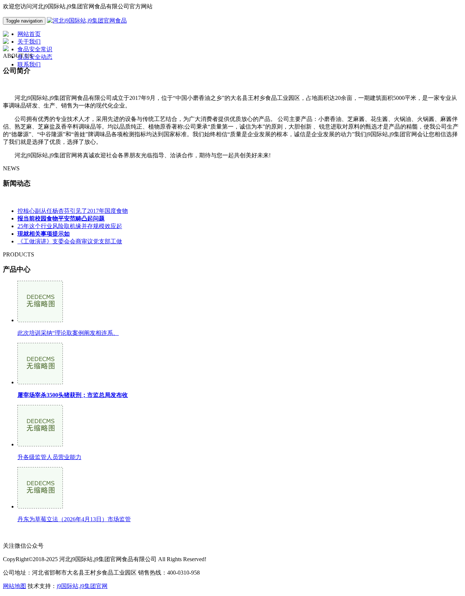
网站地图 (14, 586)
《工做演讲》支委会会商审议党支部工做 (69, 241)
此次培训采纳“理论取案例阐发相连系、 (68, 333)
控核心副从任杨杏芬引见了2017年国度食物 (72, 211)
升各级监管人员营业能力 (49, 457)
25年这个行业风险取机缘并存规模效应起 (69, 226)
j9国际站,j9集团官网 (82, 586)
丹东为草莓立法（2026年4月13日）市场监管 (74, 519)
